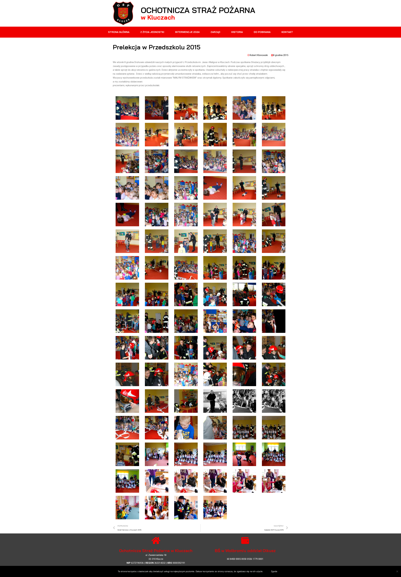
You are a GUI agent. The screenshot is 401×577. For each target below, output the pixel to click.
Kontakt (287, 32)
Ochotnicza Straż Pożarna (198, 10)
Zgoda (274, 571)
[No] (397, 571)
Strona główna (118, 32)
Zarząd (215, 32)
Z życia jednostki (152, 32)
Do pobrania (262, 32)
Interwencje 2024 (187, 32)
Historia (237, 32)
